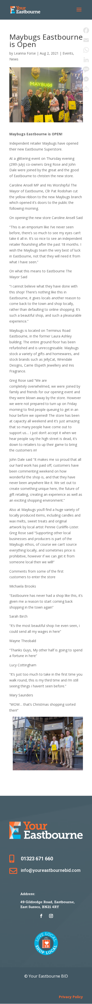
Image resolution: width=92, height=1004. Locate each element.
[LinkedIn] (86, 60)
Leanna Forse (25, 53)
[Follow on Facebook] (41, 916)
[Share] (86, 89)
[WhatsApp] (86, 50)
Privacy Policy (71, 996)
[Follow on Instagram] (51, 916)
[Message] (86, 69)
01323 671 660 (37, 859)
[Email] (86, 40)
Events (68, 53)
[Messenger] (86, 79)
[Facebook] (86, 30)
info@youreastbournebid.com (50, 870)
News (13, 59)
